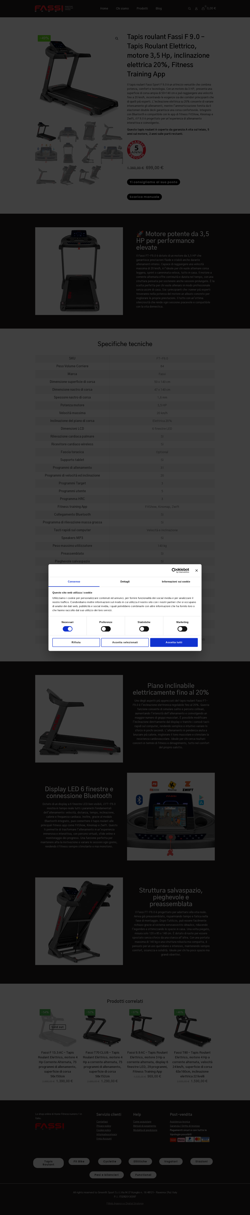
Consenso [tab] (74, 581)
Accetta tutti (174, 642)
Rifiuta (76, 642)
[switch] (106, 629)
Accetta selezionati (125, 642)
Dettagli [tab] (125, 581)
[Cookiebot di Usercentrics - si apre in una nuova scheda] (174, 570)
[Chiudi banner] (196, 570)
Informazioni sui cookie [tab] (176, 581)
